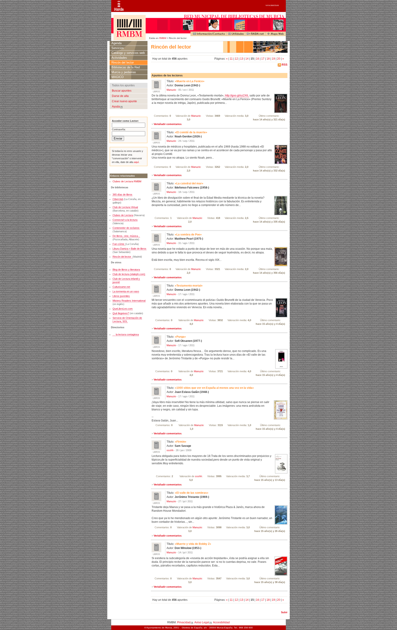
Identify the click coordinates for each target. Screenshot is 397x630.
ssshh (170, 450)
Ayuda (116, 106)
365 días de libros (122, 194)
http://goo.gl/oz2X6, (237, 95)
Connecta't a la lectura (125, 219)
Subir (284, 612)
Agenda (116, 43)
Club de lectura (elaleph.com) (129, 274)
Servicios (117, 48)
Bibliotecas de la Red (125, 67)
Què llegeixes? (121, 313)
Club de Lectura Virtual (125, 207)
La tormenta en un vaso (126, 291)
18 (268, 58)
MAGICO (117, 77)
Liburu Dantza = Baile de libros (129, 248)
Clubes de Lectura (123, 215)
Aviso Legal (201, 622)
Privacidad (183, 622)
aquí (136, 162)
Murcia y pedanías (123, 72)
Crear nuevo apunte (124, 101)
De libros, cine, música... (126, 236)
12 (237, 58)
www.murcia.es (272, 5)
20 (279, 58)
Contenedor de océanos (126, 227)
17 (263, 58)
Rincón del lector (122, 62)
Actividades (119, 57)
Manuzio (171, 89)
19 (274, 58)
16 (258, 58)
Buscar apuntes (121, 90)
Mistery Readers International (129, 300)
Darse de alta (120, 96)
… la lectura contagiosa (126, 334)
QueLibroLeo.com (123, 308)
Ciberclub (118, 199)
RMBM (162, 38)
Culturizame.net (121, 286)
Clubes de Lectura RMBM (127, 181)
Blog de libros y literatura (126, 269)
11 (231, 58)
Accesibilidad (221, 622)
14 (247, 58)
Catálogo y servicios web (128, 53)
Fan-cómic (119, 244)
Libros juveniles (121, 296)
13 (242, 58)
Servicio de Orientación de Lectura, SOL (127, 319)
